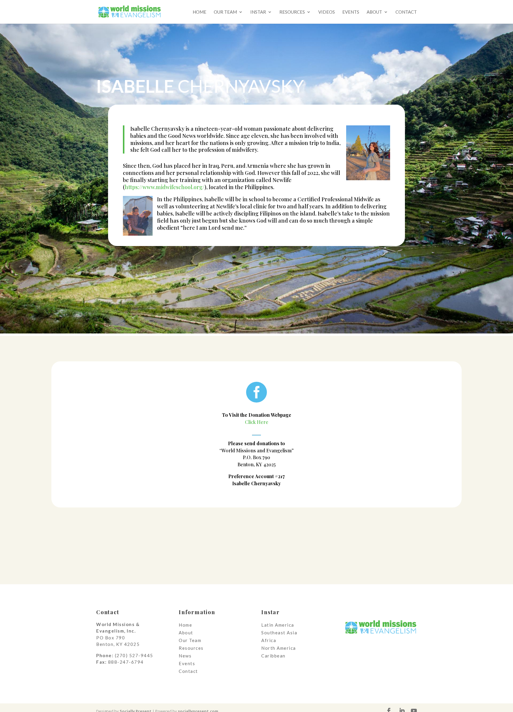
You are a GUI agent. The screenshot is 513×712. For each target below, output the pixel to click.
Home (199, 12)
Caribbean (273, 655)
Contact (406, 12)
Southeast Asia (279, 632)
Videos (326, 12)
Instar (258, 12)
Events (350, 12)
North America (278, 648)
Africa (268, 640)
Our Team (225, 12)
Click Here (256, 422)
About (374, 12)
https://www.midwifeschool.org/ (165, 187)
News (185, 655)
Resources (292, 12)
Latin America (277, 625)
